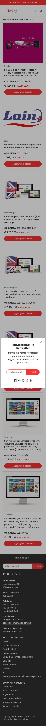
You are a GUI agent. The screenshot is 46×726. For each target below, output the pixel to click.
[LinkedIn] (31, 380)
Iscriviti (33, 372)
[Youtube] (19, 380)
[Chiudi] (41, 341)
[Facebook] (15, 380)
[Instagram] (23, 380)
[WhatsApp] (27, 380)
